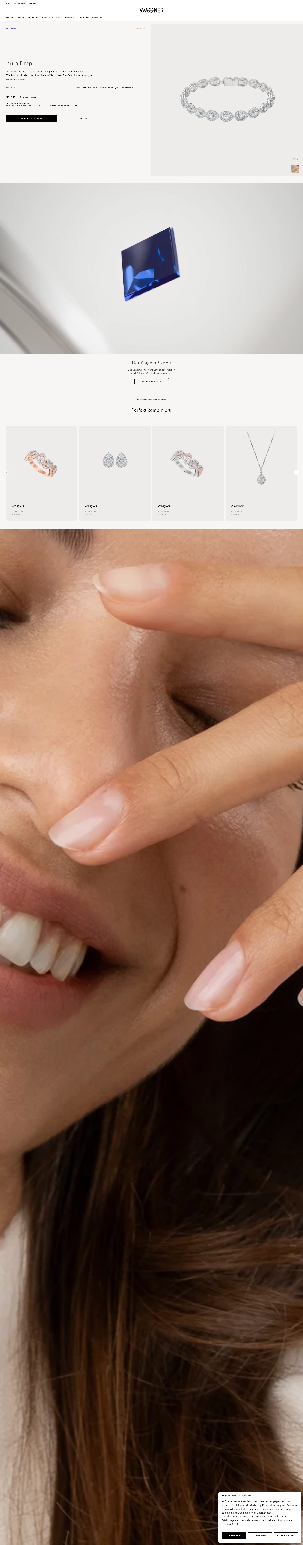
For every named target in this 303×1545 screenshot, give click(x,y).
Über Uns (83, 18)
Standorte (19, 4)
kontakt (97, 18)
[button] (296, 472)
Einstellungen (286, 1536)
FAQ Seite (38, 106)
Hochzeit (69, 18)
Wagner (17, 506)
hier (237, 1524)
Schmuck (33, 18)
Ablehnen (260, 1536)
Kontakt (84, 118)
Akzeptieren (233, 1536)
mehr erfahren (151, 381)
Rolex (10, 18)
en (7, 4)
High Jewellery (50, 18)
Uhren (20, 18)
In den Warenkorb (32, 118)
